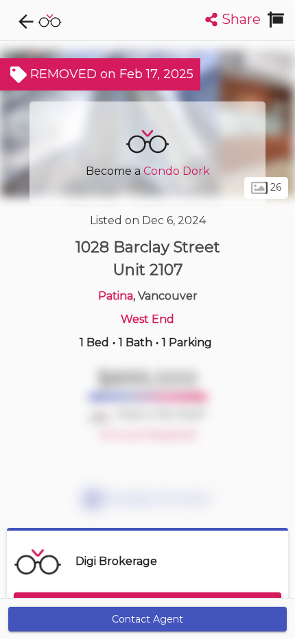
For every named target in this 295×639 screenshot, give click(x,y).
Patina (115, 295)
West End (147, 319)
